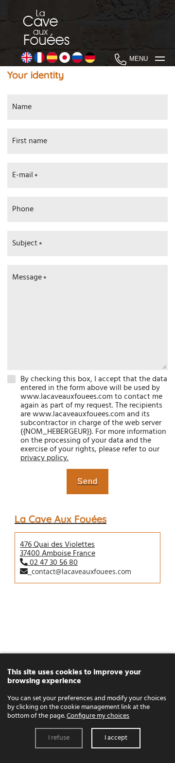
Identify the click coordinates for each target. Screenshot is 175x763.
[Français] (39, 58)
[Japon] (64, 58)
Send (87, 481)
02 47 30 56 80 (54, 563)
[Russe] (77, 58)
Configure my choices (98, 716)
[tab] (87, 549)
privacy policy (43, 458)
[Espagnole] (52, 58)
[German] (90, 58)
